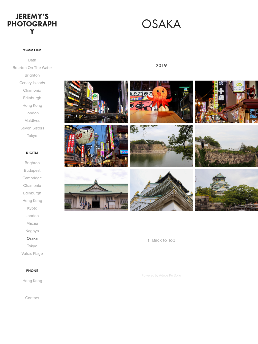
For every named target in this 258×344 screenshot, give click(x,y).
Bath (32, 60)
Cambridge (32, 178)
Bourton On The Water (32, 67)
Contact (32, 297)
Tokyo (32, 135)
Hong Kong (32, 105)
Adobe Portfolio (170, 275)
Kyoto (32, 208)
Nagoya (32, 230)
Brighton (32, 75)
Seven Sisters (32, 128)
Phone (32, 271)
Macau (32, 223)
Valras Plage (32, 253)
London (32, 113)
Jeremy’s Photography (32, 24)
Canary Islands (32, 82)
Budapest (32, 170)
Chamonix (32, 90)
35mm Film (32, 50)
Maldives (32, 120)
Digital (32, 153)
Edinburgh (32, 97)
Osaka (32, 238)
